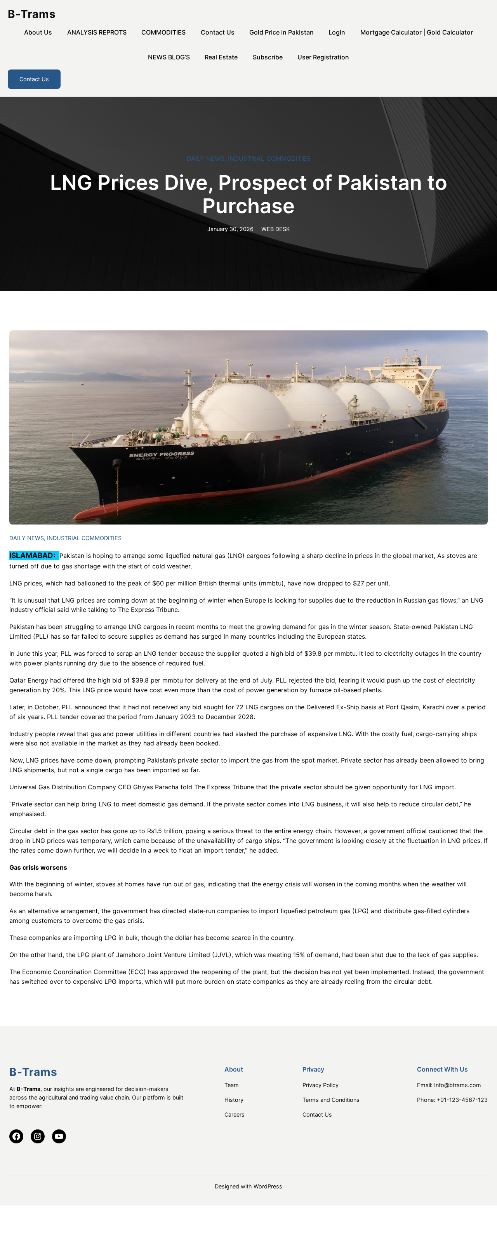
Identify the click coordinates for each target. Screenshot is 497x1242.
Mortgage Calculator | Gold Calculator (416, 32)
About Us (38, 32)
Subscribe (268, 57)
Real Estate (221, 57)
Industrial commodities (269, 158)
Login (336, 32)
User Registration (323, 57)
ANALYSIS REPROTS (97, 32)
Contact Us (218, 32)
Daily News (205, 158)
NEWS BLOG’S (169, 57)
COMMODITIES (163, 32)
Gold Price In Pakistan (281, 32)
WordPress (268, 1186)
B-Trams (32, 14)
